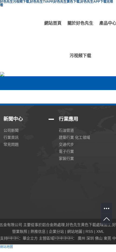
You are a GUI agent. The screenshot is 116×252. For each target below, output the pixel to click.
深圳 (90, 238)
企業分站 (56, 231)
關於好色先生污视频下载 (80, 39)
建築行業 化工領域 (74, 137)
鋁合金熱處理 (53, 225)
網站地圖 (74, 231)
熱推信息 (38, 231)
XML (100, 231)
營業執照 (19, 231)
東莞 (107, 238)
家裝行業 (66, 158)
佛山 (99, 238)
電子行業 (66, 151)
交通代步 (66, 144)
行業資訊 (11, 137)
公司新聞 (11, 130)
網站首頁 (53, 23)
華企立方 (30, 238)
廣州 (81, 238)
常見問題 (11, 144)
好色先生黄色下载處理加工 (88, 225)
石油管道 (66, 130)
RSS (89, 231)
